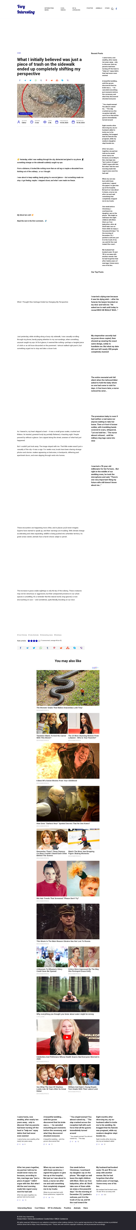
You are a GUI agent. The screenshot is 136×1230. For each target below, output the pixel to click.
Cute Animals (34, 635)
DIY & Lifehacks (54, 1208)
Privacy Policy (22, 1219)
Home (19, 53)
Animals (99, 8)
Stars (107, 8)
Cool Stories (22, 635)
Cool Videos (40, 1208)
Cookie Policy (49, 1219)
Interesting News (25, 113)
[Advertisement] (68, 37)
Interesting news (47, 635)
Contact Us (64, 1219)
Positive (90, 8)
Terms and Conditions (35, 1219)
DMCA (57, 1219)
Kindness (58, 635)
